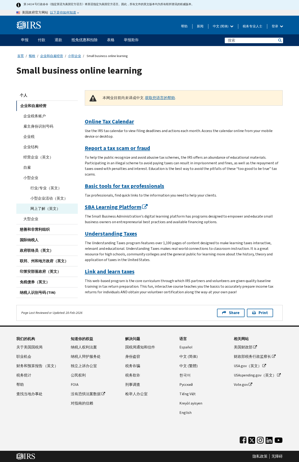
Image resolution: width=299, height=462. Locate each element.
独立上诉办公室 (84, 365)
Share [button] (234, 312)
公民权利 (78, 375)
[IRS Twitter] (251, 439)
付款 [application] (41, 39)
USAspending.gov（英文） (255, 375)
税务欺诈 (132, 375)
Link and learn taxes (110, 271)
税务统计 (23, 375)
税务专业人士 (252, 26)
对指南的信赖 (82, 403)
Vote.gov (241, 384)
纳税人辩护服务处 (86, 356)
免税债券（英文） (35, 281)
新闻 (200, 26)
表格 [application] (110, 39)
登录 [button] (275, 26)
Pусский (186, 384)
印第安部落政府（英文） (40, 271)
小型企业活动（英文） (49, 198)
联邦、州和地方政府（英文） (44, 260)
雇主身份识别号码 (38, 126)
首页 (20, 56)
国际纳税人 (29, 239)
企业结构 (30, 146)
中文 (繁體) (188, 365)
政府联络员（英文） (36, 250)
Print (263, 312)
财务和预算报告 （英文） (37, 365)
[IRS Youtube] (278, 439)
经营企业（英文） (38, 157)
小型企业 (74, 56)
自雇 (27, 167)
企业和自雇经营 (51, 56)
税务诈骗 (132, 365)
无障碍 (277, 456)
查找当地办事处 (29, 393)
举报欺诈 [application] (131, 39)
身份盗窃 (132, 356)
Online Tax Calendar (109, 121)
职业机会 (23, 356)
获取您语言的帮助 (160, 97)
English (185, 412)
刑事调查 (132, 384)
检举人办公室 (136, 393)
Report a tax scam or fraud (117, 148)
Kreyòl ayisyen (190, 403)
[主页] (29, 23)
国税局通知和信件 (140, 347)
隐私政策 (260, 456)
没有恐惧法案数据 (86, 393)
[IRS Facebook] (243, 439)
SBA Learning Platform (113, 207)
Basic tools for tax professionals (124, 186)
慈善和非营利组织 (35, 229)
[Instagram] (260, 439)
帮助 (184, 26)
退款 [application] (58, 39)
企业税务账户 (34, 116)
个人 (23, 95)
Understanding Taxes (111, 233)
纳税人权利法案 (84, 347)
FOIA (74, 384)
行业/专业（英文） (46, 188)
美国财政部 (243, 347)
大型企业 (30, 218)
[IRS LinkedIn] (269, 439)
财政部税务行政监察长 (252, 356)
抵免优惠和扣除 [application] (84, 39)
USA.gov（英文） (248, 365)
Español (185, 347)
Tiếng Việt (187, 393)
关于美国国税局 (29, 347)
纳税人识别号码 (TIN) (38, 292)
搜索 (280, 40)
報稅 (32, 56)
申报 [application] (24, 39)
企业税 (29, 136)
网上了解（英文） (45, 208)
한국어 (185, 375)
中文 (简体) (221, 26)
